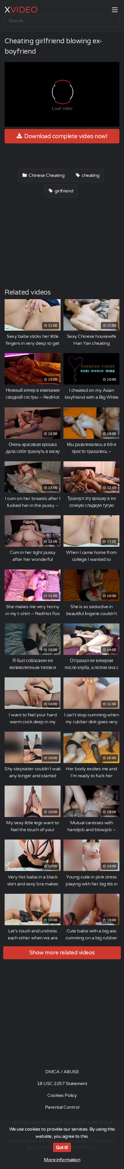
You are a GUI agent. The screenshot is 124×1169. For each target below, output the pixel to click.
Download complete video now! (65, 136)
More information (62, 1160)
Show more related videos (62, 952)
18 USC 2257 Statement (62, 1083)
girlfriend (63, 191)
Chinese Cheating (46, 175)
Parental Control (62, 1107)
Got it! (62, 1147)
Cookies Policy (62, 1095)
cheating (90, 175)
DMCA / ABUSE (62, 1072)
